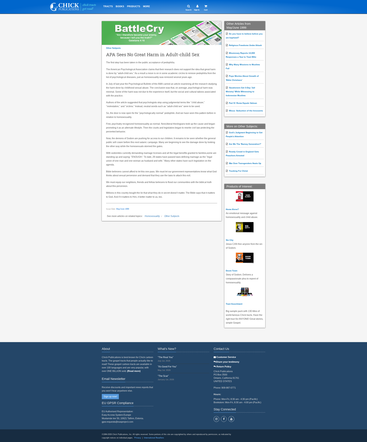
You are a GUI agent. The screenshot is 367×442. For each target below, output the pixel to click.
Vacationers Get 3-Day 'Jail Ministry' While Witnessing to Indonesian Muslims (240, 92)
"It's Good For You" (167, 366)
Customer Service (226, 357)
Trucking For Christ (238, 171)
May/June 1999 (122, 209)
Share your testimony (227, 362)
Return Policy (223, 366)
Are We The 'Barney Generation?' (245, 144)
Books (120, 6)
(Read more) (133, 371)
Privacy (137, 438)
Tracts (108, 6)
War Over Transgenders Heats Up (245, 163)
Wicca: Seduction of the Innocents (246, 111)
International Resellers (154, 438)
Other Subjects (113, 48)
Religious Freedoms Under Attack (245, 45)
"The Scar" (163, 376)
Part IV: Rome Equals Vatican (243, 103)
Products (133, 6)
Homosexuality (152, 216)
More (146, 6)
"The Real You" (165, 357)
